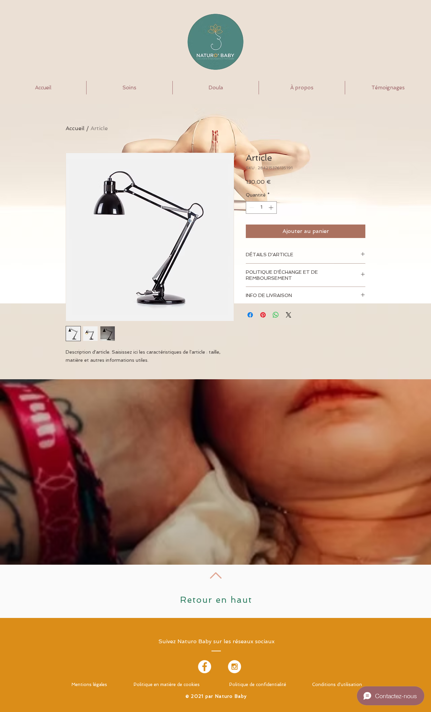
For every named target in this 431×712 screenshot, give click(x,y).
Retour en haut (216, 600)
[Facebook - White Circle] (204, 666)
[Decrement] (251, 207)
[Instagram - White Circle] (234, 666)
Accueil (75, 128)
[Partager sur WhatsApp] (276, 315)
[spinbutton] (261, 207)
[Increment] (271, 207)
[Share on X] (289, 315)
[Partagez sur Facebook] (250, 315)
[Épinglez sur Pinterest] (263, 315)
